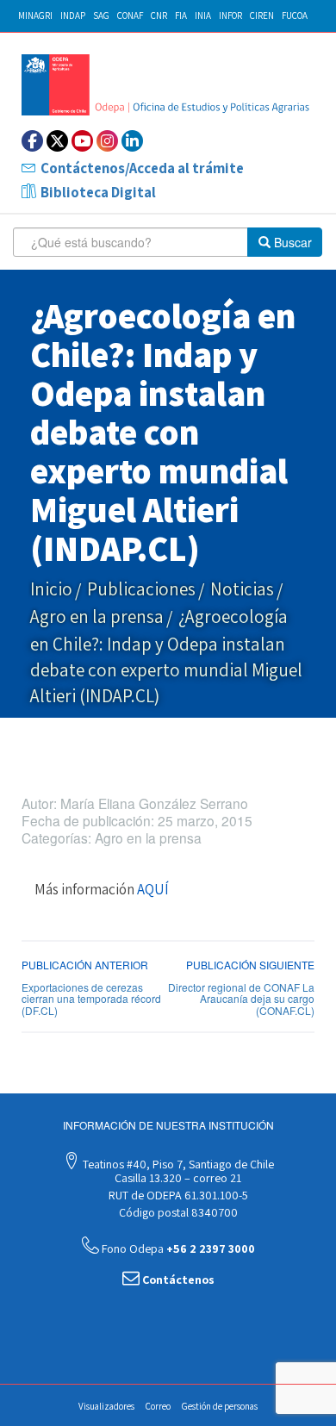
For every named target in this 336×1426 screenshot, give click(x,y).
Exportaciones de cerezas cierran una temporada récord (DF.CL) (91, 998)
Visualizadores (106, 1406)
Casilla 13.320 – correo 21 (176, 1178)
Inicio (51, 589)
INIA (203, 15)
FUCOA (295, 15)
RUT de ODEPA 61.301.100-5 (177, 1195)
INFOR (230, 15)
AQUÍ (153, 889)
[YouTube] (82, 141)
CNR (159, 15)
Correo (158, 1406)
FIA (181, 15)
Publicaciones (141, 589)
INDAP (72, 15)
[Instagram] (107, 141)
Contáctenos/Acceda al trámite (142, 168)
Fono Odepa (177, 1248)
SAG (101, 15)
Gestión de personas (220, 1406)
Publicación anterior (85, 964)
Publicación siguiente (250, 964)
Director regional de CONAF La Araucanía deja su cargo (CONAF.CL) (241, 998)
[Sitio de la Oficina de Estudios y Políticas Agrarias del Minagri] (168, 84)
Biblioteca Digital (98, 192)
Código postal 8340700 (177, 1212)
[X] (57, 141)
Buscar (291, 242)
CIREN (262, 15)
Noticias (242, 589)
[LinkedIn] (132, 141)
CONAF (130, 15)
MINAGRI (35, 15)
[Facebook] (32, 141)
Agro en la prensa (97, 616)
